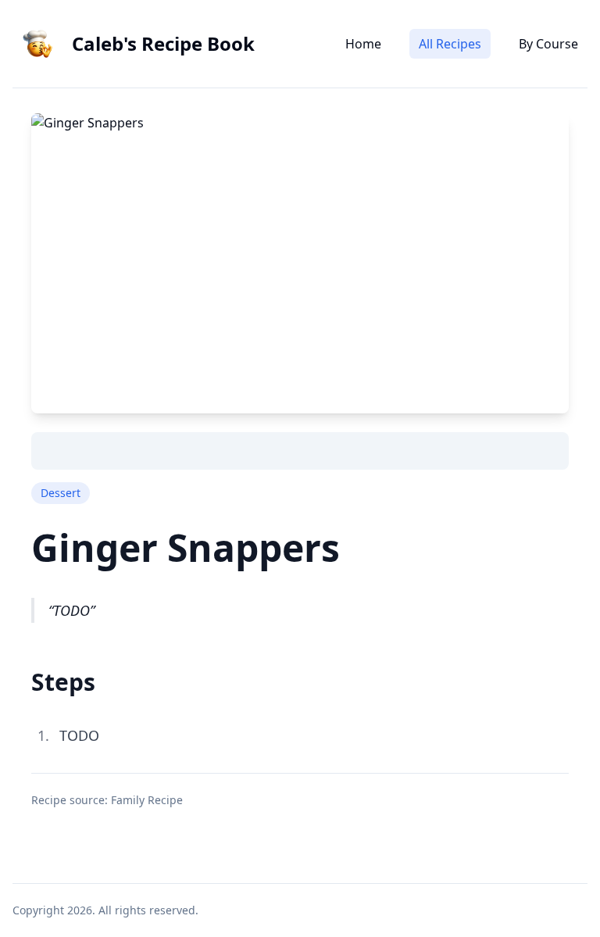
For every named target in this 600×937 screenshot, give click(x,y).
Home (363, 43)
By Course (548, 43)
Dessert (60, 492)
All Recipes (450, 43)
